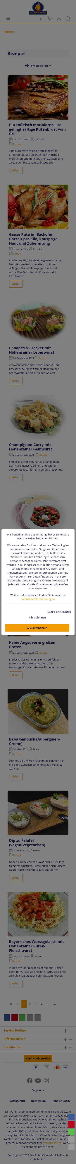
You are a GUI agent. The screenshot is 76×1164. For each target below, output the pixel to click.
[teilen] (71, 1117)
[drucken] (71, 1147)
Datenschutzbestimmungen (37, 599)
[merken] (71, 1124)
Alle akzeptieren (37, 627)
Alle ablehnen (37, 617)
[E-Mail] (71, 1139)
